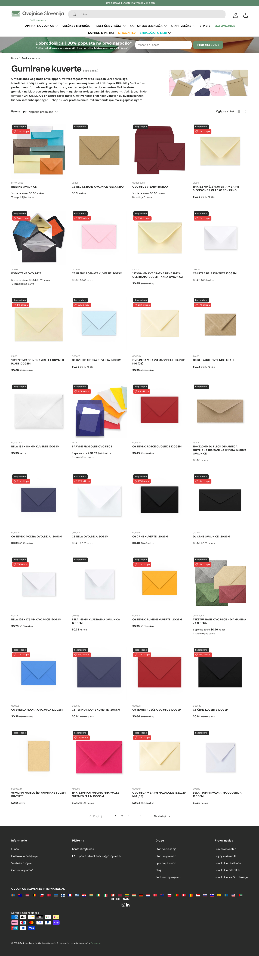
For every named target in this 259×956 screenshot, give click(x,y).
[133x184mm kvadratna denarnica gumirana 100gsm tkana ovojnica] (159, 238)
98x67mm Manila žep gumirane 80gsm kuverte (38, 794)
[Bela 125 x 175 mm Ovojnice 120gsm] (38, 584)
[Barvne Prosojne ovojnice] (99, 411)
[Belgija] (34, 895)
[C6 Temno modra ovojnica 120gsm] (38, 501)
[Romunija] (191, 895)
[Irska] (98, 895)
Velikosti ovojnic (21, 863)
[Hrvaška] (84, 895)
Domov (14, 58)
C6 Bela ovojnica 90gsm (90, 536)
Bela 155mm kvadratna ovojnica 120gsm (96, 621)
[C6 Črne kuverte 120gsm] (159, 501)
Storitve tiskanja (166, 849)
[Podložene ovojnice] (38, 238)
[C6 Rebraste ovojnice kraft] (220, 324)
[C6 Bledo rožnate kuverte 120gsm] (99, 238)
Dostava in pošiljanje (24, 856)
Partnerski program (168, 877)
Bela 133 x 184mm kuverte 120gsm (35, 446)
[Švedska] (226, 895)
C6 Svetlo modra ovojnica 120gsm (37, 709)
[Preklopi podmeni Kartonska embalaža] (165, 26)
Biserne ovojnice (24, 186)
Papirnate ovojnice (39, 26)
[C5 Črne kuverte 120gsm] (220, 674)
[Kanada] (113, 895)
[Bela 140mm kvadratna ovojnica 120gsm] (220, 757)
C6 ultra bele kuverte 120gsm (214, 273)
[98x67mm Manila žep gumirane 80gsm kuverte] (38, 757)
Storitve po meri (166, 856)
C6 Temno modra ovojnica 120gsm (36, 536)
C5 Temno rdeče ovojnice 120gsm (156, 709)
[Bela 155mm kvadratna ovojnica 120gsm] (99, 584)
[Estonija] (56, 895)
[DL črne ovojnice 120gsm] (220, 501)
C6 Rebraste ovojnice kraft (214, 360)
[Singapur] (198, 895)
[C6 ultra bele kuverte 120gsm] (220, 238)
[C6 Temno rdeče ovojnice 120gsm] (159, 411)
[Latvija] (120, 895)
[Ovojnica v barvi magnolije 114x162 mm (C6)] (159, 324)
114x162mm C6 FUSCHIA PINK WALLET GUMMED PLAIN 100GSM (96, 794)
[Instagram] (123, 905)
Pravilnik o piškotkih (227, 870)
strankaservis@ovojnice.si (104, 856)
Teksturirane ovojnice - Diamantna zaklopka (219, 621)
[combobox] (147, 14)
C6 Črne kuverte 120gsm (150, 536)
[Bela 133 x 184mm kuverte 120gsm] (38, 411)
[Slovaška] (205, 895)
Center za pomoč (22, 870)
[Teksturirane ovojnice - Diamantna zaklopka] (220, 584)
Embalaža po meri (153, 33)
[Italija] (105, 895)
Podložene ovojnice (26, 273)
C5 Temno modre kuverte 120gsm (96, 709)
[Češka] (41, 895)
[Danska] (49, 895)
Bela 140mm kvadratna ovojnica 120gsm (217, 794)
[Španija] (219, 895)
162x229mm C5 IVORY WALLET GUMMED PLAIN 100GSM (37, 361)
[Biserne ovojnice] (38, 151)
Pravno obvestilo (225, 849)
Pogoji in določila (225, 856)
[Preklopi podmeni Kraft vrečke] (194, 26)
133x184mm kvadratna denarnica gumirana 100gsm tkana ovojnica (157, 275)
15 (140, 816)
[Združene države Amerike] (233, 895)
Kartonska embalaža (146, 26)
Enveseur (95, 943)
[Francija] (70, 895)
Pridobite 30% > (208, 45)
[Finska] (63, 895)
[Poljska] (169, 895)
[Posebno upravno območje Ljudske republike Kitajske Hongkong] (184, 895)
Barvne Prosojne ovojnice (92, 446)
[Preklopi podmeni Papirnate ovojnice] (57, 26)
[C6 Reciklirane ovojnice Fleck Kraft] (99, 151)
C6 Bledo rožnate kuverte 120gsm (97, 273)
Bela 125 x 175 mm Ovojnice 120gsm (36, 619)
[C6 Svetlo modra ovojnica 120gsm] (38, 674)
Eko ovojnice (225, 26)
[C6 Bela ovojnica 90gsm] (99, 501)
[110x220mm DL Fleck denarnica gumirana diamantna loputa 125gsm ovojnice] (220, 411)
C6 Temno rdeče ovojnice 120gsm (156, 446)
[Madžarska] (134, 895)
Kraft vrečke (181, 26)
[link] (95, 816)
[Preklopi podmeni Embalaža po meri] (169, 33)
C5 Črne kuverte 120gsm (210, 709)
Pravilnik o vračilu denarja (231, 877)
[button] (245, 15)
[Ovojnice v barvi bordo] (159, 151)
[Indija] (91, 895)
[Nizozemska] (148, 895)
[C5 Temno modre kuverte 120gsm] (99, 674)
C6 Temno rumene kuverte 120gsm (157, 619)
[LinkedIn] (128, 905)
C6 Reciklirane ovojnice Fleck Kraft (99, 186)
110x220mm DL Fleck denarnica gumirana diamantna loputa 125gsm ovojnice (219, 450)
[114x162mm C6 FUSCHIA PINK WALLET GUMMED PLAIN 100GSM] (99, 757)
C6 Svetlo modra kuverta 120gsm (96, 360)
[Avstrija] (27, 895)
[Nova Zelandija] (162, 895)
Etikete (205, 26)
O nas (15, 849)
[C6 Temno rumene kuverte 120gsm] (159, 584)
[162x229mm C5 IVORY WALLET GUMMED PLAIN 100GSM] (38, 324)
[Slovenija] (212, 895)
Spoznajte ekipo (166, 863)
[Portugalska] (176, 895)
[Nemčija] (141, 895)
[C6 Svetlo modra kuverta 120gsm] (99, 324)
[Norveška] (155, 895)
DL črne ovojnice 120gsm (211, 536)
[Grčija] (77, 895)
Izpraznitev (127, 33)
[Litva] (127, 895)
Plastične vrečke (108, 26)
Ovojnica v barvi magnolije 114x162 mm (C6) (158, 361)
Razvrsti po (19, 111)
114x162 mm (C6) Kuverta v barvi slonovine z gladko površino (216, 188)
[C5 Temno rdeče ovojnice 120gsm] (159, 674)
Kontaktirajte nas (83, 849)
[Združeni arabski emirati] (240, 895)
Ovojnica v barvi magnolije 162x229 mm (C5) (159, 794)
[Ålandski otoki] (13, 895)
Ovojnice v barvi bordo (150, 186)
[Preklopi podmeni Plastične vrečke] (124, 26)
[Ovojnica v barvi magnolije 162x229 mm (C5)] (159, 757)
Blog (158, 870)
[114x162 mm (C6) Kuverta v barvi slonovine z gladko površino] (220, 151)
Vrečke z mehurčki (76, 26)
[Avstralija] (20, 895)
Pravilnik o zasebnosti (228, 863)
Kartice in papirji (101, 33)
